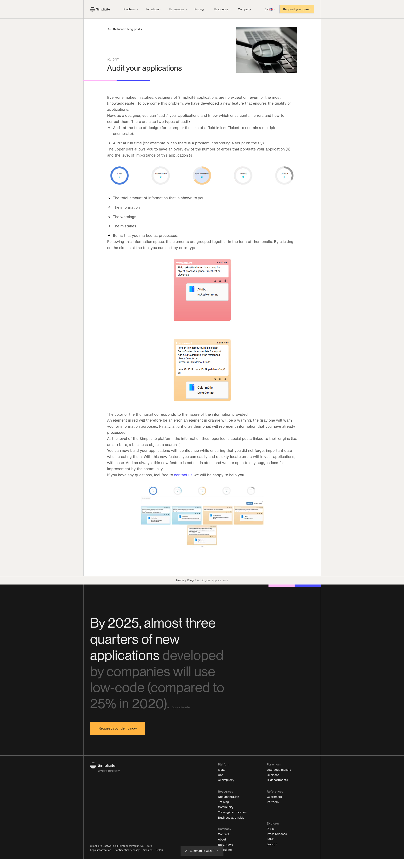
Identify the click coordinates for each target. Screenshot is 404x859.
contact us (183, 475)
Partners (273, 802)
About (222, 839)
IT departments (277, 780)
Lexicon (272, 844)
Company (244, 9)
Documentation (228, 796)
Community (226, 807)
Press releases (277, 834)
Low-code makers (279, 769)
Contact (223, 834)
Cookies (147, 850)
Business (273, 775)
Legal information (100, 850)
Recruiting (225, 849)
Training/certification (232, 812)
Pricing (199, 9)
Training (223, 802)
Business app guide (231, 817)
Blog (190, 580)
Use (220, 775)
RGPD (159, 850)
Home (180, 580)
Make (221, 769)
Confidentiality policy (127, 850)
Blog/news (225, 844)
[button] (131, 9)
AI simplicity (226, 780)
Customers (274, 796)
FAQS (270, 839)
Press (270, 828)
